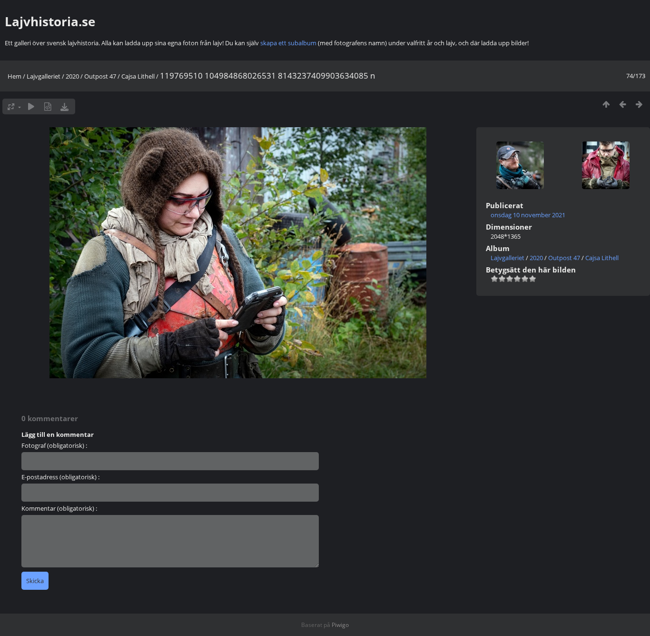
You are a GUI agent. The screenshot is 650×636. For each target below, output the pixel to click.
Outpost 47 (100, 76)
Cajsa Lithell (138, 76)
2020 (72, 76)
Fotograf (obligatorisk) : (54, 445)
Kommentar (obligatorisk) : (59, 508)
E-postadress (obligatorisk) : (60, 477)
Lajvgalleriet (43, 76)
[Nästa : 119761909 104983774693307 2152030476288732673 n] (639, 104)
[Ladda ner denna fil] (64, 106)
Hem (14, 76)
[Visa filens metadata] (47, 106)
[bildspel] (31, 106)
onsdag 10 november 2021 (528, 215)
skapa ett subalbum (288, 43)
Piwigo (340, 625)
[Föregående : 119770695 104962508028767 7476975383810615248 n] (622, 104)
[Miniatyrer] (606, 104)
